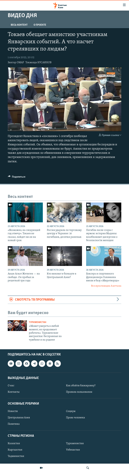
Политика (14, 424)
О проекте (40, 25)
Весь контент (19, 25)
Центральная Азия (19, 418)
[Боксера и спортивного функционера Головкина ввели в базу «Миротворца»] (103, 256)
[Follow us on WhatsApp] (42, 363)
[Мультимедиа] (41, 468)
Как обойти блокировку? (80, 385)
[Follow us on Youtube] (11, 363)
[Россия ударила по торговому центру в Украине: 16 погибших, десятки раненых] (64, 212)
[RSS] (57, 363)
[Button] (16, 177)
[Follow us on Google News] (50, 363)
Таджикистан (16, 456)
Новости (13, 411)
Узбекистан (73, 450)
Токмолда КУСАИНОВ (38, 62)
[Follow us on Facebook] (26, 363)
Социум (70, 411)
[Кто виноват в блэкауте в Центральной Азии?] (64, 256)
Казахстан (14, 443)
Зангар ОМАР (16, 62)
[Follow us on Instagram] (18, 363)
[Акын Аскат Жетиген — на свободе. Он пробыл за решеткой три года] (25, 256)
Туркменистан (37, 322)
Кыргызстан (15, 450)
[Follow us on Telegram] (34, 363)
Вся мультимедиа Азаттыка (106, 286)
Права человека (75, 418)
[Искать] (88, 468)
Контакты (13, 392)
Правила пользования (79, 392)
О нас (11, 385)
